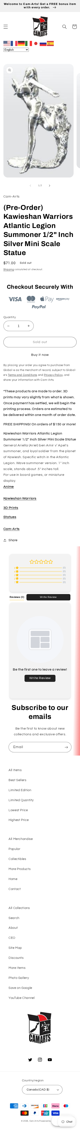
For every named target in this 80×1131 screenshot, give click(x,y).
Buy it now (40, 354)
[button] (5, 27)
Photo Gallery (19, 978)
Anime (8, 486)
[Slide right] (49, 185)
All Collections (19, 908)
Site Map (15, 947)
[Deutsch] (21, 43)
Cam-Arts (11, 529)
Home (13, 879)
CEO (12, 937)
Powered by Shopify (49, 1121)
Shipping (8, 269)
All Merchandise (21, 839)
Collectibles (17, 859)
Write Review (48, 597)
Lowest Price (18, 810)
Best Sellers (17, 780)
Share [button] (13, 540)
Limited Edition (20, 790)
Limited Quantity (21, 800)
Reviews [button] (17, 597)
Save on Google (20, 988)
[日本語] (36, 43)
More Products (20, 869)
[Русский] (43, 43)
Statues (9, 517)
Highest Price (19, 820)
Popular (14, 849)
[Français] (14, 43)
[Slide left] (30, 185)
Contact (15, 889)
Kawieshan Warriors (19, 498)
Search (14, 918)
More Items (17, 967)
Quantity (9, 317)
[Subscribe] (66, 747)
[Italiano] (28, 43)
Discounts (16, 957)
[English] (7, 43)
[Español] (50, 43)
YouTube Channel (22, 998)
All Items (15, 770)
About (13, 927)
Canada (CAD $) (38, 1089)
